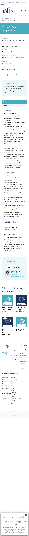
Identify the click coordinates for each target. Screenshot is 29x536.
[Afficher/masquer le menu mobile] (26, 10)
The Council (14, 357)
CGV (14, 415)
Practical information (5, 387)
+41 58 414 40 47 (16, 275)
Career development (23, 360)
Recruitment (23, 368)
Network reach (22, 365)
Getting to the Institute (5, 380)
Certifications (12, 18)
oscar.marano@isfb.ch (17, 276)
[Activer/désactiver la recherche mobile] (22, 10)
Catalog (4, 18)
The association (14, 350)
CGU (26, 413)
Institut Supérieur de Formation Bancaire (12, 413)
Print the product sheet (15, 75)
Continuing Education (23, 350)
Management (14, 359)
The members (14, 354)
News (3, 384)
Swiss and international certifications (23, 355)
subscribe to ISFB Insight (17, 527)
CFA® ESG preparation (8, 20)
